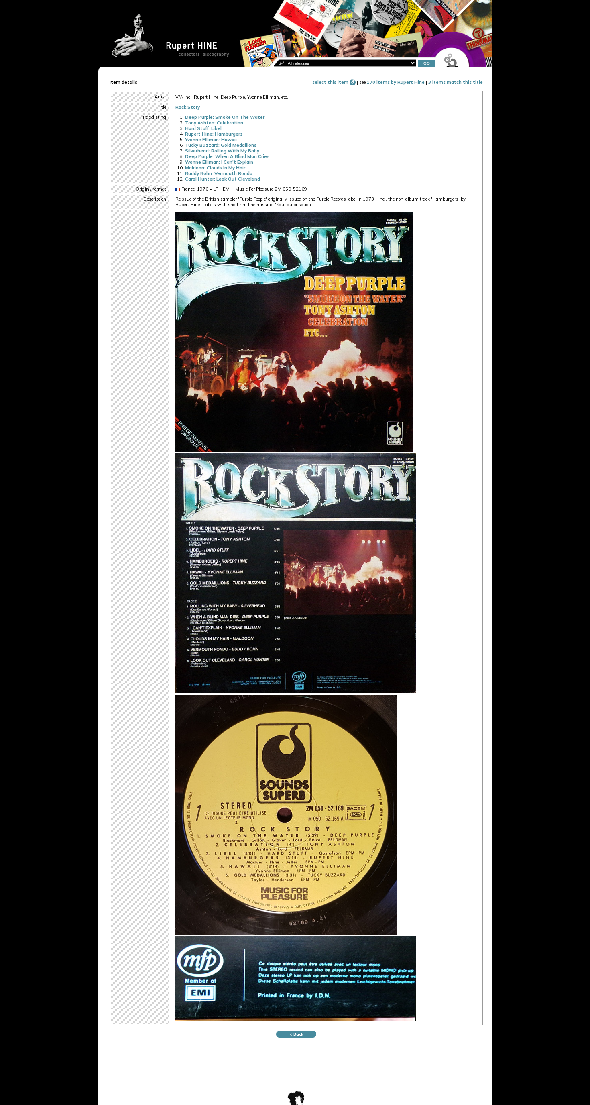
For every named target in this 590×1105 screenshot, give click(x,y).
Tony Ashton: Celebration (214, 123)
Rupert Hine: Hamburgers (213, 134)
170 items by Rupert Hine (396, 82)
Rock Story (187, 107)
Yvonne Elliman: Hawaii (211, 139)
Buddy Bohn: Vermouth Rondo (218, 173)
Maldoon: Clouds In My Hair (215, 168)
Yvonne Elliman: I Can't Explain (219, 162)
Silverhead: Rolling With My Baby (222, 151)
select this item (331, 82)
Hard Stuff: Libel (203, 128)
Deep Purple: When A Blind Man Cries (227, 156)
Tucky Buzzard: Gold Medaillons (220, 145)
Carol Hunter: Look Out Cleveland (222, 179)
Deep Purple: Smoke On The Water (224, 117)
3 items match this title (455, 82)
